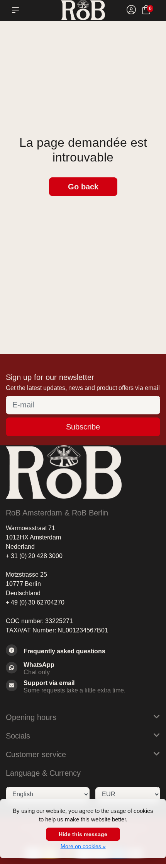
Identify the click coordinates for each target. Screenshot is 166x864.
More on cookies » (83, 846)
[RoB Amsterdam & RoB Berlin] (82, 10)
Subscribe (83, 427)
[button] (17, 10)
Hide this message (83, 834)
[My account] (131, 11)
